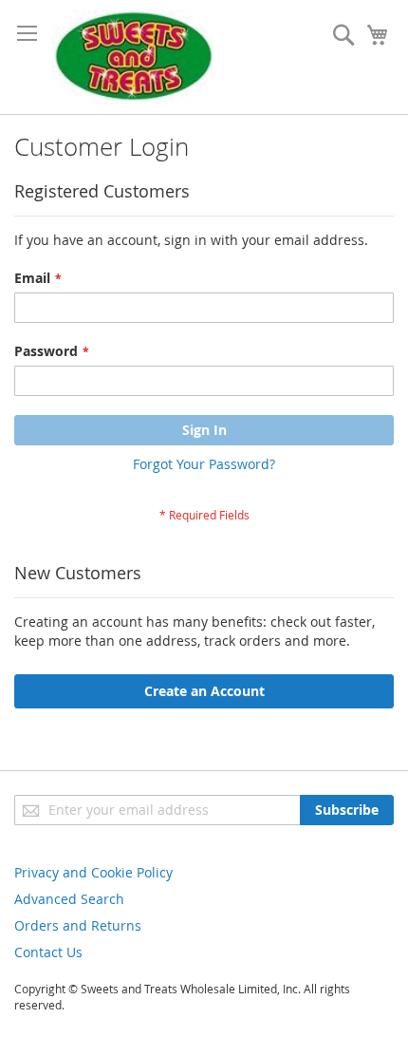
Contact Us (48, 952)
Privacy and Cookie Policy (93, 872)
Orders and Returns (77, 925)
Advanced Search (69, 899)
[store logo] (132, 56)
